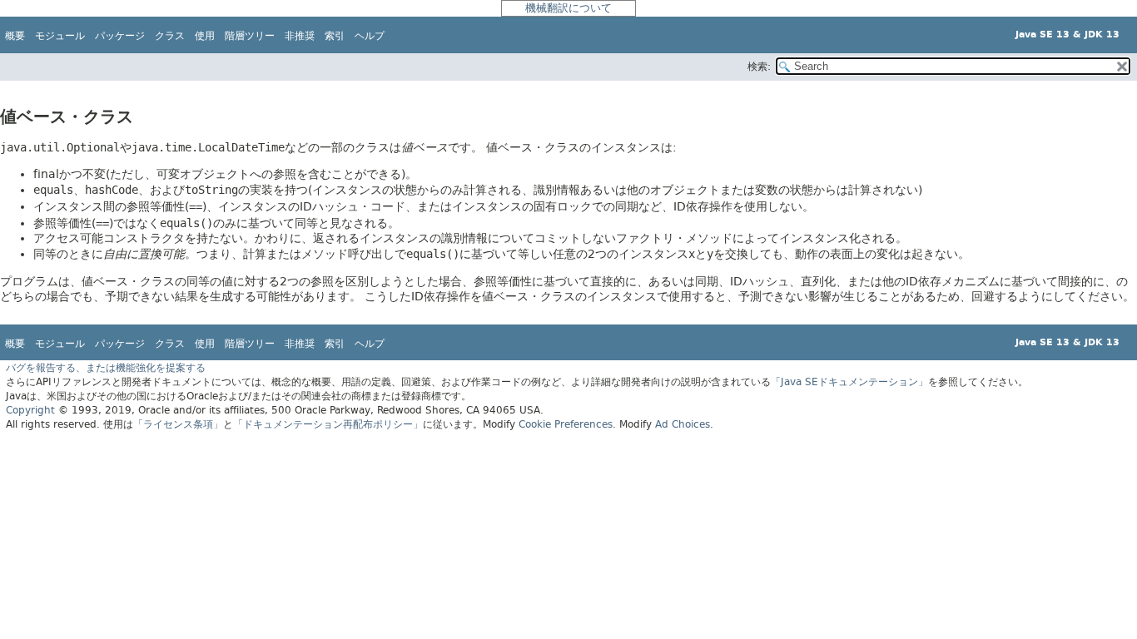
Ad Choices (682, 424)
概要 (15, 36)
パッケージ (120, 36)
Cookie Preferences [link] (566, 424)
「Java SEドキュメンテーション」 (849, 382)
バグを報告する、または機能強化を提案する (106, 368)
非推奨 (300, 36)
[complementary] (566, 424)
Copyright (30, 410)
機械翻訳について (568, 8)
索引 (335, 36)
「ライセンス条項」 (178, 424)
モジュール (60, 36)
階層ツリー (250, 36)
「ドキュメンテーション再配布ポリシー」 (328, 424)
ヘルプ (370, 36)
